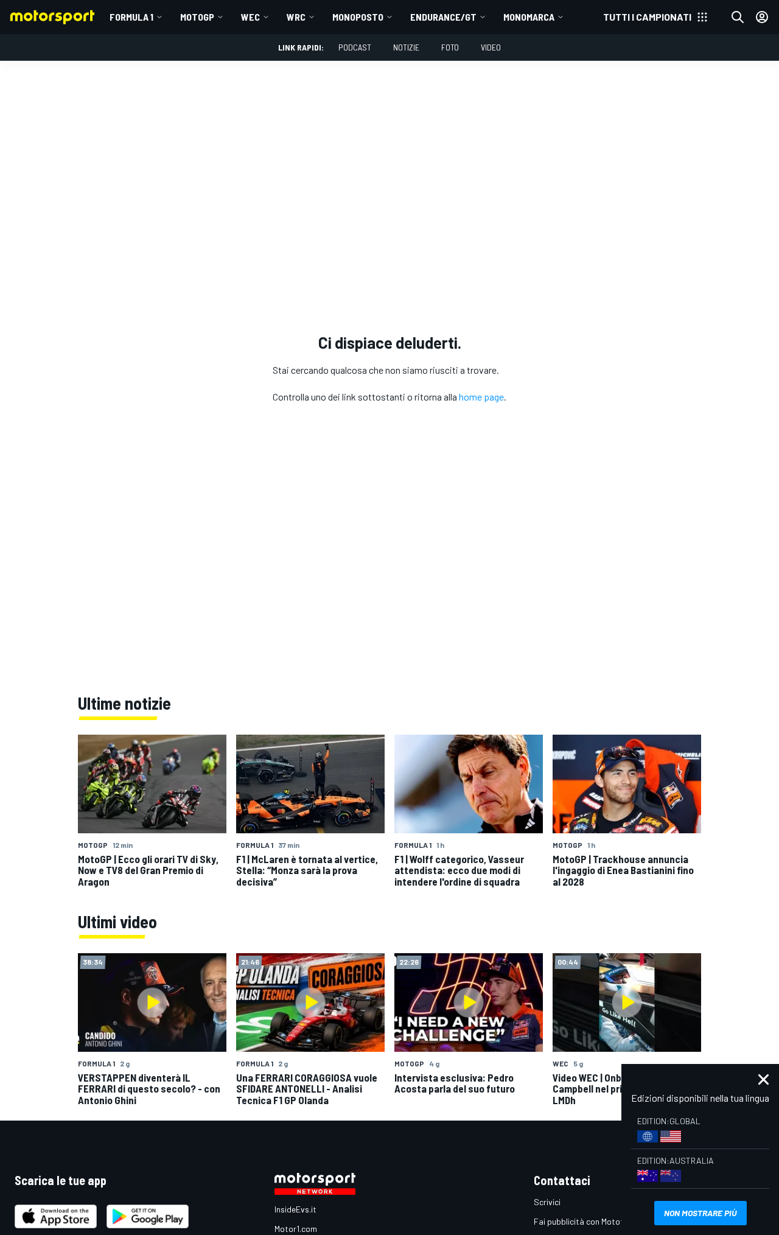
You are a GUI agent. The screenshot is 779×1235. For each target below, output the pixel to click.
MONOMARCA (528, 17)
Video (491, 47)
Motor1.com (295, 1228)
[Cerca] (737, 17)
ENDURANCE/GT (443, 17)
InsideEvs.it (295, 1209)
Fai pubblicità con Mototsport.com (598, 1221)
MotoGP (197, 17)
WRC (296, 17)
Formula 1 (131, 17)
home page (481, 396)
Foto (450, 47)
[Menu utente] (762, 17)
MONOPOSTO (357, 17)
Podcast (354, 47)
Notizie (406, 47)
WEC (250, 17)
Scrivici (547, 1202)
